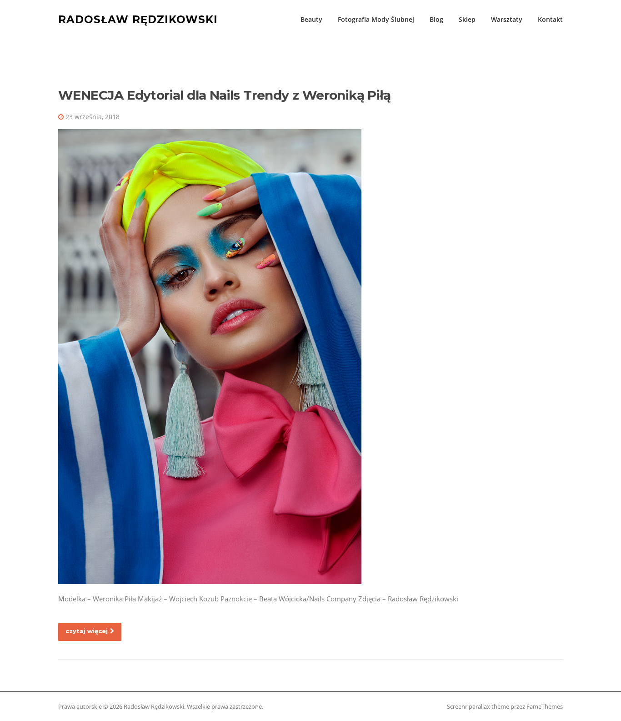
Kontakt (550, 19)
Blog (436, 19)
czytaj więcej (86, 631)
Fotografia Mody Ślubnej (376, 19)
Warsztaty (506, 19)
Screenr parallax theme (478, 706)
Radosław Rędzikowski (138, 19)
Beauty (311, 19)
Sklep (467, 19)
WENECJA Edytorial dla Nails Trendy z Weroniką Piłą (224, 95)
